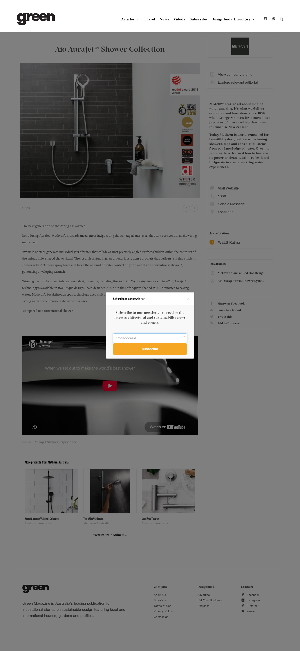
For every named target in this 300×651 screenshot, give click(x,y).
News (164, 19)
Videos (179, 19)
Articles (128, 19)
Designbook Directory (230, 19)
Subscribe (198, 19)
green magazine (35, 19)
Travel (149, 19)
